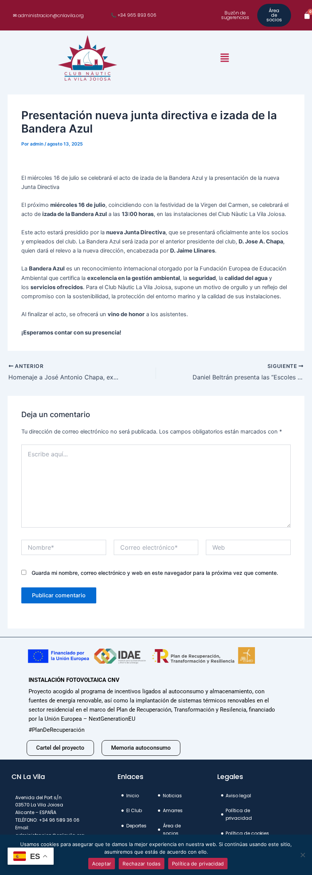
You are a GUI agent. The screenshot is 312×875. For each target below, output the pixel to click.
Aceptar (101, 864)
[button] (224, 58)
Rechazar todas (142, 864)
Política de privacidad (198, 864)
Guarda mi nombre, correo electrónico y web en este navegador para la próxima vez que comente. (155, 572)
